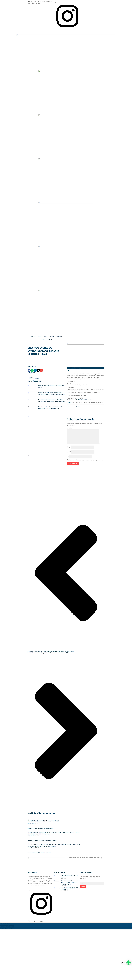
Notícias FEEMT (55, 822)
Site (68, 456)
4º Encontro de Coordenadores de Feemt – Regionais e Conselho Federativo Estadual (69, 882)
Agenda (52, 336)
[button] (29, 370)
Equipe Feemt (31, 823)
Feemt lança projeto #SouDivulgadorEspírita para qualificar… (42, 840)
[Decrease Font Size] (72, 370)
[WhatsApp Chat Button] (129, 962)
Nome (68, 447)
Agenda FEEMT (31, 834)
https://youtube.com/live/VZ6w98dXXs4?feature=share (80, 399)
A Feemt (33, 336)
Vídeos (45, 336)
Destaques (44, 822)
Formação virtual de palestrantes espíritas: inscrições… (41, 828)
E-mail (69, 451)
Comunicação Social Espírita (35, 822)
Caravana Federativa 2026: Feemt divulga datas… (40, 852)
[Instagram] (67, 28)
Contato (50, 339)
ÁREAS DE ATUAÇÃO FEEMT (43, 846)
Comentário (70, 428)
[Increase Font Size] (68, 370)
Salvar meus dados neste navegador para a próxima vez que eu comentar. (86, 460)
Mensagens (59, 336)
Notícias (43, 339)
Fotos (39, 336)
